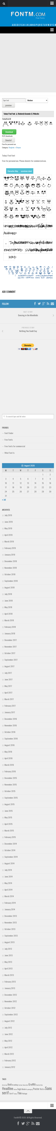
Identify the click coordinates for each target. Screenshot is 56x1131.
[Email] (52, 303)
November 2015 (10, 784)
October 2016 (9, 731)
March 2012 (9, 1053)
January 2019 (9, 554)
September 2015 (11, 797)
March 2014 (9, 896)
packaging (30, 1089)
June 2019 (8, 521)
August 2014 (9, 863)
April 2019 (8, 534)
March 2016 (9, 764)
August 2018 (9, 587)
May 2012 (8, 1040)
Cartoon (20, 1085)
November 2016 (10, 725)
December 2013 (10, 915)
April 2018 (8, 613)
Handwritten (39, 1085)
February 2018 (10, 626)
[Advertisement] (28, 63)
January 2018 (9, 633)
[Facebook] (35, 303)
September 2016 (11, 738)
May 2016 (8, 751)
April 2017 (8, 692)
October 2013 (9, 929)
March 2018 (9, 620)
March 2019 (9, 541)
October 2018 (9, 574)
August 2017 (9, 666)
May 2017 (8, 685)
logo (19, 1089)
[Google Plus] (43, 303)
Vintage (24, 1093)
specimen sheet (26, 171)
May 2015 (8, 817)
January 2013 (9, 988)
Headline (7, 1088)
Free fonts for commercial (14, 446)
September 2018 (11, 580)
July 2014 (8, 869)
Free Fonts (8, 439)
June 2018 (8, 600)
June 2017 (8, 679)
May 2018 (8, 607)
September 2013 (11, 935)
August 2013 (9, 942)
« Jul (4, 499)
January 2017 (9, 712)
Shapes (18, 147)
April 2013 (8, 968)
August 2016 (9, 745)
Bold (10, 1084)
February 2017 (10, 705)
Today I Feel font (10, 113)
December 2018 (10, 561)
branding (15, 1084)
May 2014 (8, 883)
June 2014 (8, 876)
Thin (19, 1093)
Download (9, 131)
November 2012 (10, 1001)
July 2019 (8, 515)
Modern (24, 1089)
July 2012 (8, 1027)
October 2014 (9, 850)
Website (36, 113)
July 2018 (8, 593)
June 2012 (8, 1034)
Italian (15, 1089)
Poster (36, 1089)
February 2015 (10, 837)
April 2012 (8, 1047)
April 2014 (8, 889)
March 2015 (9, 830)
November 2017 (10, 646)
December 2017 (10, 639)
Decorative (25, 1085)
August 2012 (9, 1020)
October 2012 (9, 1007)
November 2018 (10, 567)
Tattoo (15, 1094)
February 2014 (10, 902)
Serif (11, 1093)
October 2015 (9, 791)
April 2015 (8, 823)
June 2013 (8, 955)
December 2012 (10, 994)
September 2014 (11, 856)
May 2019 (8, 528)
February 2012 (10, 1060)
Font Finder (8, 433)
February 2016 (10, 771)
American (4, 1085)
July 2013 (8, 948)
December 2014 (10, 843)
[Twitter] (39, 303)
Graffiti (32, 1084)
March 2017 (9, 699)
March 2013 (9, 974)
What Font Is (9, 452)
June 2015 (8, 810)
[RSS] (48, 303)
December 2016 (10, 718)
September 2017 (11, 659)
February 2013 (10, 981)
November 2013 (10, 922)
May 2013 (8, 961)
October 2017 (9, 653)
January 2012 (9, 1066)
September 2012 (11, 1014)
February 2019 (10, 547)
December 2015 (10, 777)
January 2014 (9, 909)
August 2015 (9, 804)
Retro (42, 1088)
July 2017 (8, 672)
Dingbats (11, 147)
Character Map (12, 171)
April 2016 (8, 758)
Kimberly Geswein (24, 113)
